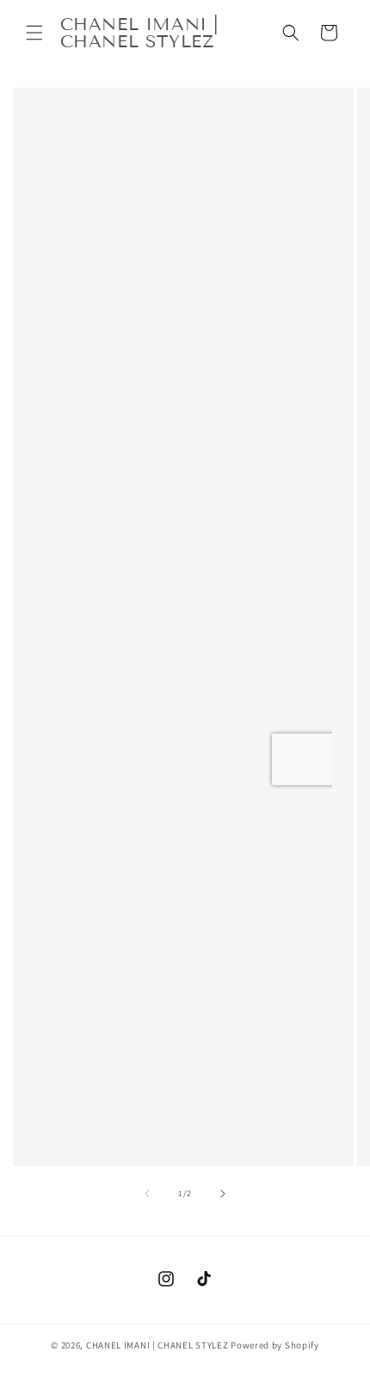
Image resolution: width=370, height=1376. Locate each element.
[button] (34, 33)
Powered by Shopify (275, 1345)
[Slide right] (223, 1194)
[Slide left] (147, 1194)
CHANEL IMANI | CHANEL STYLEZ (157, 1345)
